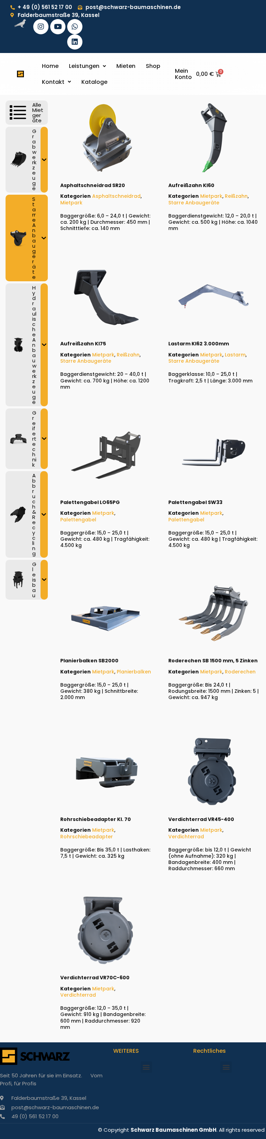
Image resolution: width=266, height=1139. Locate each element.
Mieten (125, 66)
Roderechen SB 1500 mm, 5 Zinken (213, 660)
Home (50, 66)
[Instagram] (40, 26)
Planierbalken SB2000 (89, 660)
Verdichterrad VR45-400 (201, 819)
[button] (87, 66)
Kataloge (94, 82)
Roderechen (240, 671)
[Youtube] (57, 26)
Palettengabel (78, 519)
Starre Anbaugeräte (193, 202)
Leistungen (84, 66)
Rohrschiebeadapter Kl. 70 (95, 819)
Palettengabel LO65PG (90, 502)
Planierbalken (134, 671)
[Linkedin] (74, 42)
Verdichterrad (186, 836)
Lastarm (235, 354)
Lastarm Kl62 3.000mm (198, 343)
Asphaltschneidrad (116, 196)
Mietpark (71, 202)
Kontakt (53, 82)
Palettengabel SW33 (195, 502)
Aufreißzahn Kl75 (83, 343)
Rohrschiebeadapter (86, 836)
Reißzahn (236, 196)
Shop (153, 66)
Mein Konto (183, 74)
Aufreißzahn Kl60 (191, 185)
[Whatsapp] (74, 26)
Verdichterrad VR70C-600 (95, 977)
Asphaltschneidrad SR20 (92, 185)
